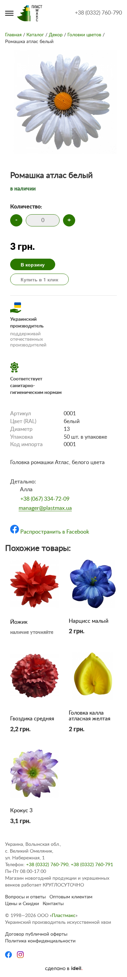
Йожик (18, 622)
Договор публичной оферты (36, 934)
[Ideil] (63, 968)
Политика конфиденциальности (40, 941)
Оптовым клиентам (70, 897)
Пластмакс (64, 915)
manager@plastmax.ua (45, 508)
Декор (56, 35)
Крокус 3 (21, 810)
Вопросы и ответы (25, 897)
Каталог (35, 35)
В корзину (33, 264)
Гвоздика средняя (32, 718)
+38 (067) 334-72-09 (44, 499)
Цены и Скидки (22, 903)
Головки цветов (84, 35)
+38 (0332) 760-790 (98, 13)
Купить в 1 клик (39, 279)
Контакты (53, 903)
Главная (13, 35)
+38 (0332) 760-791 (92, 864)
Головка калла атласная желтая (89, 716)
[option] (65, 103)
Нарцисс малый (88, 621)
